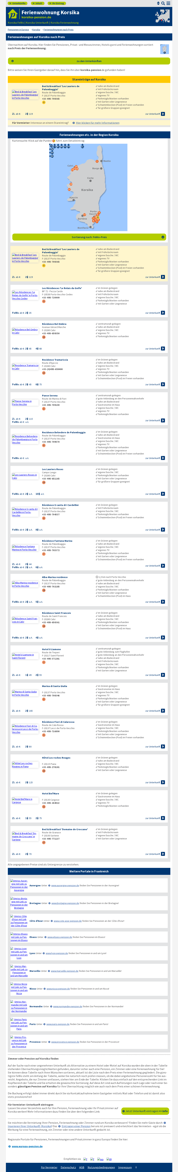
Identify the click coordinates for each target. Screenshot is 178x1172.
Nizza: (33, 988)
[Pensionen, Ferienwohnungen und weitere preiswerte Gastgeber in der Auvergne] (19, 885)
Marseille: (35, 970)
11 (44, 806)
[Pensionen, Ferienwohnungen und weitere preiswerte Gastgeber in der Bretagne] (19, 903)
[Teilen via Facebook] (86, 1159)
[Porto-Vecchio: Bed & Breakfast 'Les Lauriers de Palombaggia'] (25, 94)
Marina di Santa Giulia (54, 686)
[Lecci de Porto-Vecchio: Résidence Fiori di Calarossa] (25, 729)
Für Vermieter (49, 1167)
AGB (81, 1167)
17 (44, 842)
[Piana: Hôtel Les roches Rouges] (25, 765)
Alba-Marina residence (55, 577)
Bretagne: (35, 903)
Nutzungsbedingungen (101, 1167)
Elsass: (33, 937)
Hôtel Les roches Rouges (56, 757)
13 (44, 373)
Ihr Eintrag (56, 3)
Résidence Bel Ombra (54, 323)
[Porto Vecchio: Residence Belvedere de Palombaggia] (25, 439)
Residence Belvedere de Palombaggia (64, 432)
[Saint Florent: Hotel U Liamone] (25, 656)
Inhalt (37, 3)
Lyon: (32, 953)
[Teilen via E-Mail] (110, 1159)
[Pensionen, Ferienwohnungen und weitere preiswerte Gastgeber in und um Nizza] (19, 988)
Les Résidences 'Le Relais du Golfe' (62, 288)
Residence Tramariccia (55, 359)
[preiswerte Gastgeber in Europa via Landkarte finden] (162, 19)
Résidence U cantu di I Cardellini (60, 505)
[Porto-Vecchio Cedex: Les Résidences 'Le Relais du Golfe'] (25, 295)
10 (44, 771)
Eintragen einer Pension (76, 1126)
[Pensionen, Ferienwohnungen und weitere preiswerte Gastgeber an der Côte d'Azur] (19, 921)
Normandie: (36, 1006)
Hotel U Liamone (51, 649)
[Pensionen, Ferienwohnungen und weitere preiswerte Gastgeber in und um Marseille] (19, 971)
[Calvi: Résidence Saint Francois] (25, 620)
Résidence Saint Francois (56, 613)
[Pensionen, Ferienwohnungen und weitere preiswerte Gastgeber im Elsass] (19, 937)
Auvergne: (35, 885)
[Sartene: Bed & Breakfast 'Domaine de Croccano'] (25, 836)
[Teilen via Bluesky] (93, 1159)
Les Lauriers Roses (52, 469)
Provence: (35, 1041)
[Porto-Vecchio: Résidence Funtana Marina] (25, 548)
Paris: (33, 1024)
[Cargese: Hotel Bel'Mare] (25, 800)
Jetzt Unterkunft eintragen (147, 1111)
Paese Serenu (50, 395)
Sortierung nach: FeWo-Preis (118, 237)
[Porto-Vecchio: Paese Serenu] (25, 403)
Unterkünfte (17, 3)
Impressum (125, 1167)
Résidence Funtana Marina (57, 540)
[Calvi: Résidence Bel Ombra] (25, 331)
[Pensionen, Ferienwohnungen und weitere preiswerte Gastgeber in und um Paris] (19, 1024)
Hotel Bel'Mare (50, 793)
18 (44, 590)
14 (44, 626)
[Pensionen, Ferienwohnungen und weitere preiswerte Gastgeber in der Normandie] (19, 1006)
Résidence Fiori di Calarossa (58, 721)
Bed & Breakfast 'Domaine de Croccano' (65, 829)
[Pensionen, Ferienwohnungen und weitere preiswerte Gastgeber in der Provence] (19, 1042)
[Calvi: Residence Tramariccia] (25, 367)
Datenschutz (68, 1167)
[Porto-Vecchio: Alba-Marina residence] (25, 584)
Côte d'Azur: (36, 920)
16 (44, 482)
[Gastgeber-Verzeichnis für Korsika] (14, 14)
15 (44, 337)
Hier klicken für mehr (97, 122)
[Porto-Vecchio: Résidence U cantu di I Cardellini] (25, 512)
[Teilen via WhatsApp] (101, 1159)
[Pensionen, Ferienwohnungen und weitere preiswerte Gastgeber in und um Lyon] (19, 953)
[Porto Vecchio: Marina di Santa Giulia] (25, 693)
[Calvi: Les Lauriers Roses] (25, 476)
